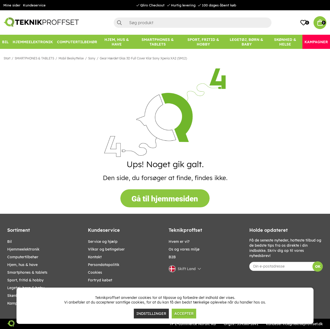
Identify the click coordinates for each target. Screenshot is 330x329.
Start (7, 58)
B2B (172, 257)
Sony (91, 58)
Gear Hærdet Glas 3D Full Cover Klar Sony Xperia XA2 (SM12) (143, 58)
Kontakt (95, 257)
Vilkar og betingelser (106, 249)
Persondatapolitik (103, 264)
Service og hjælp (103, 241)
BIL (9, 241)
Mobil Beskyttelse (71, 58)
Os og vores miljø (184, 249)
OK (317, 266)
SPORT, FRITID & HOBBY (25, 280)
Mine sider (11, 5)
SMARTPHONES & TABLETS (34, 58)
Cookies (95, 272)
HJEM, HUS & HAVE (22, 264)
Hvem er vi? (179, 241)
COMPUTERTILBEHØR (22, 257)
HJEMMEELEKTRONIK (23, 249)
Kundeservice (34, 5)
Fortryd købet (100, 280)
